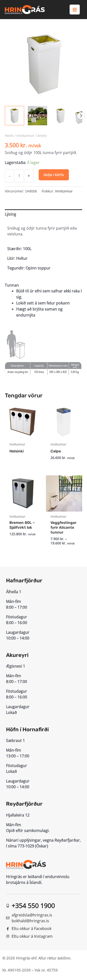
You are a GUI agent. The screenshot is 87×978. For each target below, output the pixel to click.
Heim (9, 135)
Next (81, 115)
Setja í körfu (54, 175)
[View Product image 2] (37, 115)
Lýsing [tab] (10, 214)
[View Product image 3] (60, 115)
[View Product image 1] (14, 115)
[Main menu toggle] (75, 10)
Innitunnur (25, 135)
